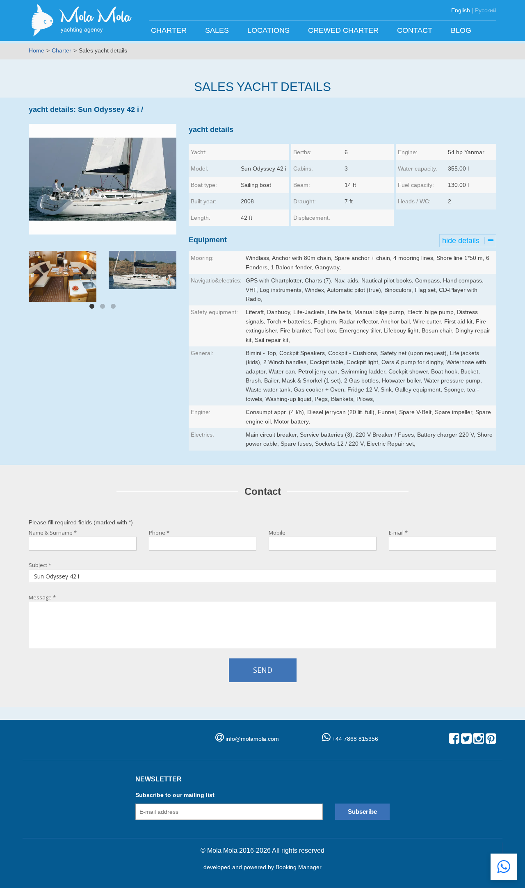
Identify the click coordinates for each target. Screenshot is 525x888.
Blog (462, 30)
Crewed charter (344, 30)
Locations (269, 30)
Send (262, 670)
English (460, 10)
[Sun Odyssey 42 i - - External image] (102, 179)
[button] (504, 867)
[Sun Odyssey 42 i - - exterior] (144, 269)
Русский (485, 10)
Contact (415, 30)
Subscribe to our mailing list (175, 795)
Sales (218, 30)
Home (36, 50)
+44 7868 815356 (354, 738)
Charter (170, 30)
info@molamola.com (252, 738)
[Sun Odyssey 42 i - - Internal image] (62, 276)
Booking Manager (299, 867)
